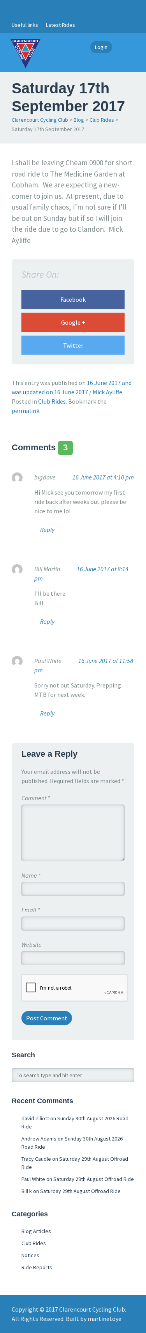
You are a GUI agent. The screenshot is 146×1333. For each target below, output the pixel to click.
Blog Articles (36, 1231)
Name (30, 875)
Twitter (73, 345)
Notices (30, 1255)
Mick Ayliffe (107, 392)
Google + (73, 322)
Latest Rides (60, 24)
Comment (35, 798)
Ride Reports (36, 1267)
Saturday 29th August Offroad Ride (93, 1179)
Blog (79, 119)
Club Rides (102, 119)
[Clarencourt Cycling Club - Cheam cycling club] (25, 52)
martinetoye (104, 1319)
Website (31, 944)
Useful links (25, 24)
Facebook (73, 299)
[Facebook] (16, 8)
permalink (25, 411)
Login (101, 47)
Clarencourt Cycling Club (40, 119)
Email (30, 910)
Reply (47, 530)
